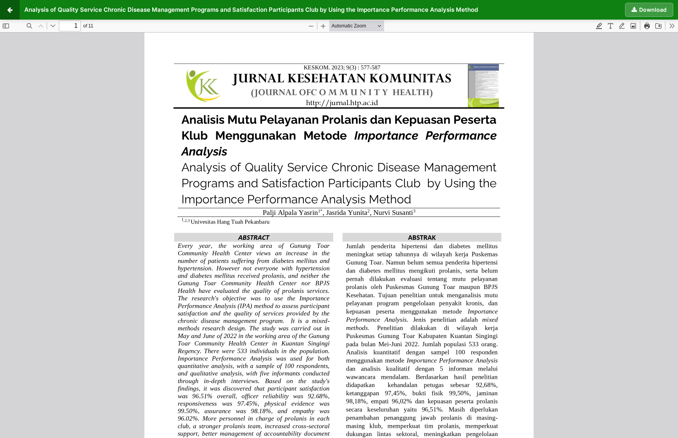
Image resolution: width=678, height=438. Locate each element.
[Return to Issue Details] (10, 10)
